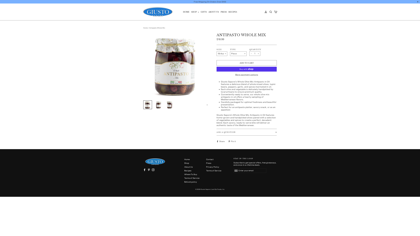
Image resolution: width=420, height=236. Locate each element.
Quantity (255, 49)
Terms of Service (192, 178)
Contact (210, 159)
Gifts (204, 12)
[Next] (207, 104)
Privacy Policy (212, 167)
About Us (213, 12)
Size (219, 49)
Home (186, 12)
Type (233, 49)
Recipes (232, 12)
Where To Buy (190, 174)
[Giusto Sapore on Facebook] (144, 169)
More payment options (246, 75)
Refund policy (190, 182)
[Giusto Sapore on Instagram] (153, 169)
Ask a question (226, 132)
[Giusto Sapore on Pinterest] (149, 169)
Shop (194, 12)
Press (224, 12)
